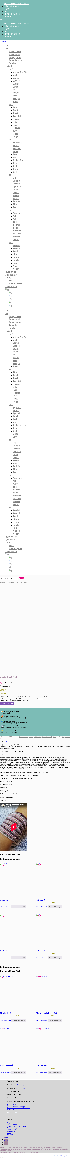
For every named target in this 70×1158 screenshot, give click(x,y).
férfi (63, 737)
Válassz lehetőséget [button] (19, 907)
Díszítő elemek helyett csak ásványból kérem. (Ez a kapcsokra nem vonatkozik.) (25, 697)
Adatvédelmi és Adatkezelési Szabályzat (18, 1108)
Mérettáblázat (11, 1131)
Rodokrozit (16, 224)
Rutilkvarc (16, 236)
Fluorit (15, 124)
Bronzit (15, 101)
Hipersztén (17, 148)
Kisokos (8, 277)
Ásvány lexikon (11, 1129)
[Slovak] (10, 305)
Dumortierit (17, 116)
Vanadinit (16, 265)
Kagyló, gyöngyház (19, 160)
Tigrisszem (16, 257)
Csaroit (15, 113)
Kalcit (15, 165)
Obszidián (16, 201)
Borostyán (16, 98)
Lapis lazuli (17, 186)
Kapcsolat (7, 16)
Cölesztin (16, 110)
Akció (7, 45)
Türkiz (15, 262)
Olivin (15, 204)
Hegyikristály (17, 142)
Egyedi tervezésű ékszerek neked (16, 1126)
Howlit (15, 154)
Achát (15, 74)
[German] (10, 295)
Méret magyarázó (15, 283)
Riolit (15, 221)
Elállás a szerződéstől (13, 1109)
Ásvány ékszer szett (16, 60)
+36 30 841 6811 (20, 1088)
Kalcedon (16, 163)
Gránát (15, 133)
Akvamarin (16, 77)
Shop (7, 48)
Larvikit (49, 737)
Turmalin (16, 259)
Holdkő (15, 151)
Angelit (15, 86)
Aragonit (16, 92)
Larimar (15, 189)
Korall (15, 177)
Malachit (16, 198)
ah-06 (11, 242)
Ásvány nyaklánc (15, 57)
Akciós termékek (12, 1124)
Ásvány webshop (11, 286)
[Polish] (10, 302)
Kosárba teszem (7, 703)
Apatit (15, 89)
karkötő (67, 737)
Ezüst (35, 737)
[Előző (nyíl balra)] (0, 1157)
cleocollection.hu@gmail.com (22, 1085)
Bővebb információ (5, 907)
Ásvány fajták (10, 582)
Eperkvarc (16, 118)
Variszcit (16, 268)
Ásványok (8, 66)
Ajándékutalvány (11, 274)
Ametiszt (16, 83)
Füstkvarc (16, 127)
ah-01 (11, 69)
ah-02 (11, 104)
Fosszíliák (12, 63)
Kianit (15, 171)
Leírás (5, 741)
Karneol (15, 168)
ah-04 (11, 174)
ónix (1, 738)
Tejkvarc (16, 254)
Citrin (15, 107)
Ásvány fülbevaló (15, 51)
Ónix (14, 207)
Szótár (11, 280)
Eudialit (15, 121)
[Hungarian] (7, 289)
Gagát (15, 130)
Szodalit (16, 251)
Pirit (14, 215)
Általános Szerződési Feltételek (16, 1106)
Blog (5, 11)
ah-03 (11, 139)
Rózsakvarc (17, 230)
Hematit (16, 145)
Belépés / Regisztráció (12, 14)
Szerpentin (17, 248)
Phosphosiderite (18, 212)
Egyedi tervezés (11, 271)
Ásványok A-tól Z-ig (20, 71)
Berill (15, 95)
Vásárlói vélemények (11, 6)
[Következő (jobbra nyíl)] (2, 1157)
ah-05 (11, 210)
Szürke (39, 737)
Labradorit (16, 183)
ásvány (5, 738)
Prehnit (15, 218)
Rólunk (6, 8)
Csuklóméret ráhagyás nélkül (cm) (10, 699)
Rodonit (15, 227)
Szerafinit (16, 245)
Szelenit (16, 239)
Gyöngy (15, 136)
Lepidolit (16, 192)
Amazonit (16, 80)
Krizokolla (16, 180)
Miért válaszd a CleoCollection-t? (16, 3)
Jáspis (15, 157)
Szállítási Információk (13, 1104)
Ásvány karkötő (14, 54)
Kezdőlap (2, 582)
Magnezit (16, 195)
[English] (10, 292)
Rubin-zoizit (17, 233)
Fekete (31, 737)
